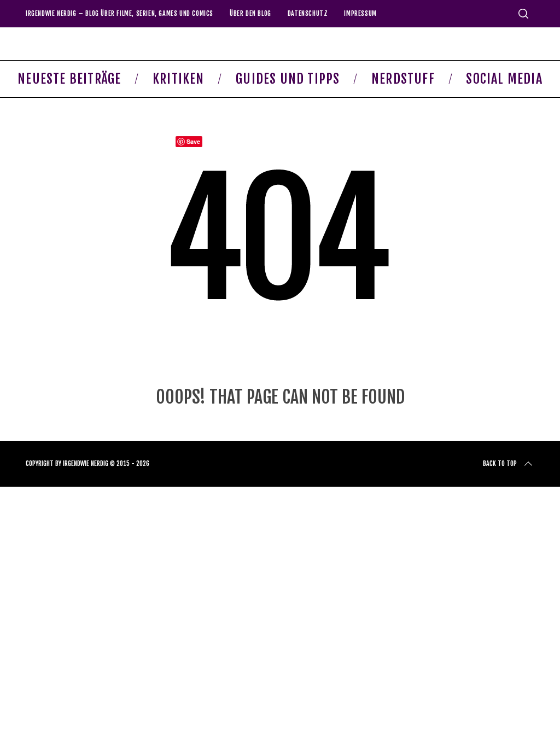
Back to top (500, 463)
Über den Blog (250, 13)
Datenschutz (308, 13)
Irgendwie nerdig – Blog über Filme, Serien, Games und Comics (119, 13)
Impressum (360, 13)
